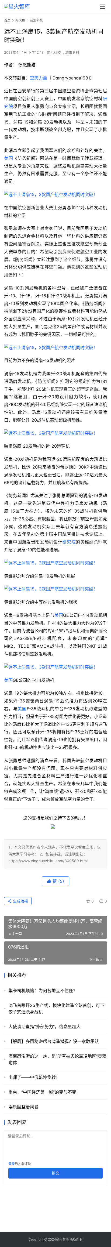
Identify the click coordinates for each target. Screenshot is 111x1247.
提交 (55, 1173)
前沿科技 (54, 52)
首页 (7, 20)
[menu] (102, 7)
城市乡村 (72, 52)
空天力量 (38, 78)
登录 (11, 1164)
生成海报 (20, 901)
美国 (8, 158)
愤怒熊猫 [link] (27, 64)
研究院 (69, 542)
